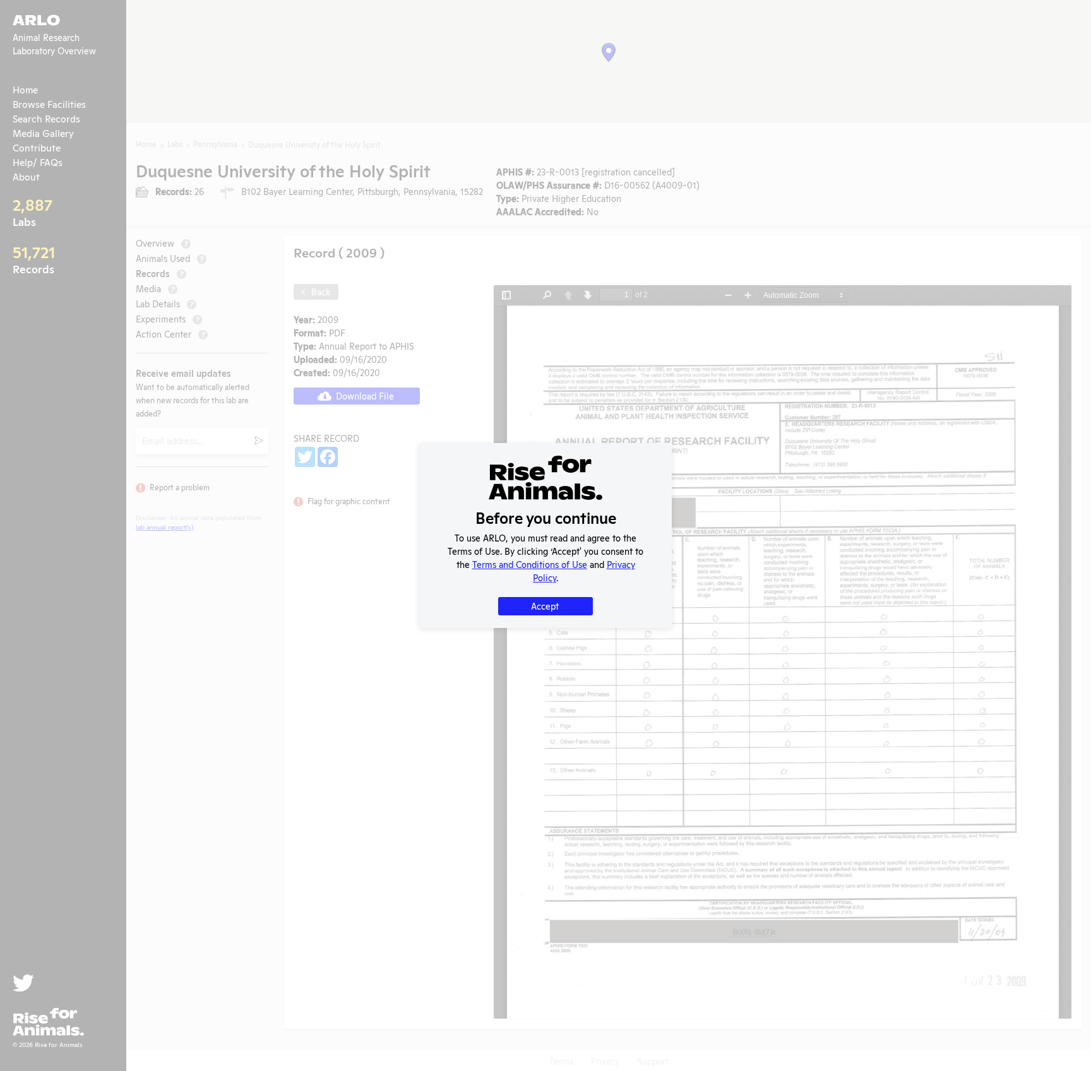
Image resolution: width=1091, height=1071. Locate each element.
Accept (545, 606)
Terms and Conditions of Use (529, 564)
